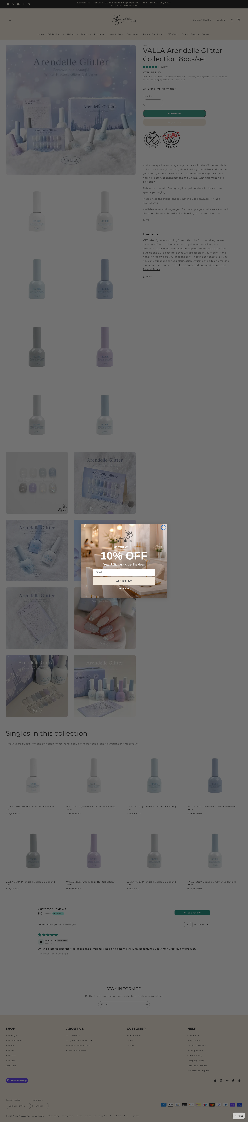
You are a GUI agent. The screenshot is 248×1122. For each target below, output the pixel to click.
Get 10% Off (124, 580)
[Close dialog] (163, 527)
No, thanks (124, 588)
